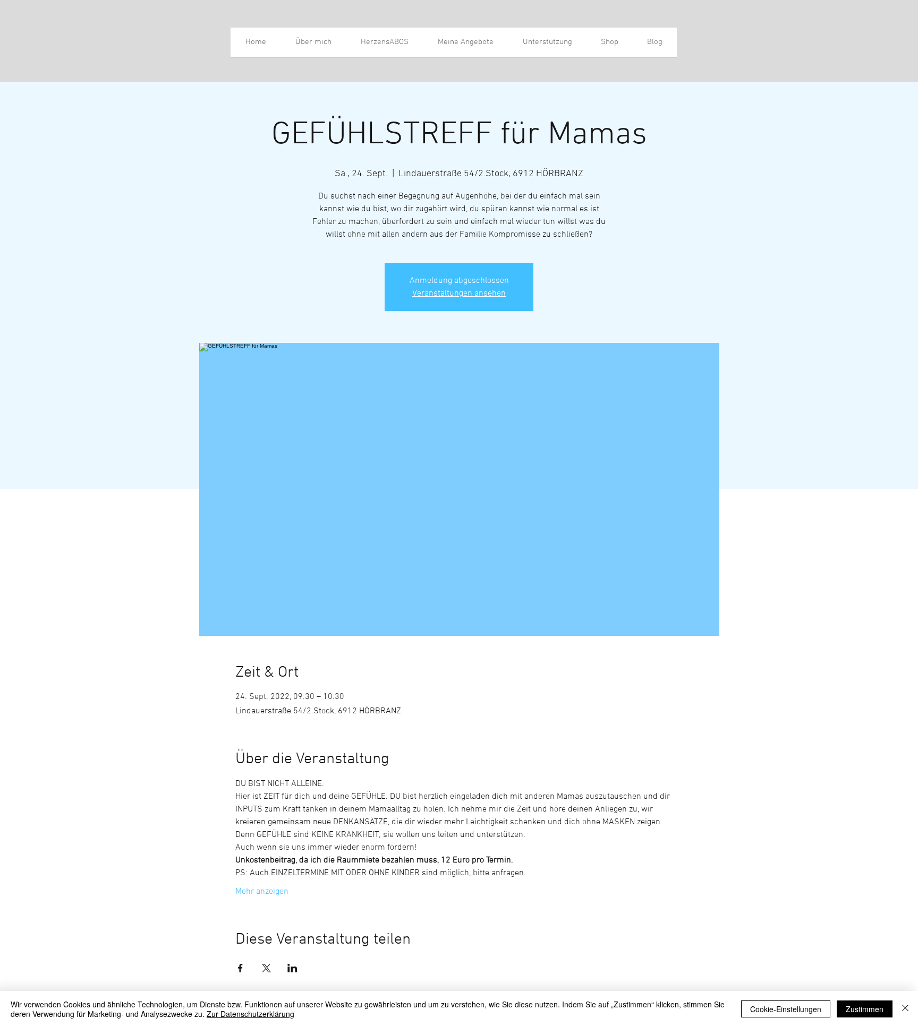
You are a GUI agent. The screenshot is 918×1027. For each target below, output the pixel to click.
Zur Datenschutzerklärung (250, 1013)
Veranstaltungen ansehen (459, 293)
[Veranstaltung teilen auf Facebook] (240, 968)
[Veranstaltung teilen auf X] (266, 968)
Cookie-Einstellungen (785, 1009)
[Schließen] (905, 1009)
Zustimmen (864, 1009)
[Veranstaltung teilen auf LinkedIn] (292, 968)
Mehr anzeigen (261, 891)
